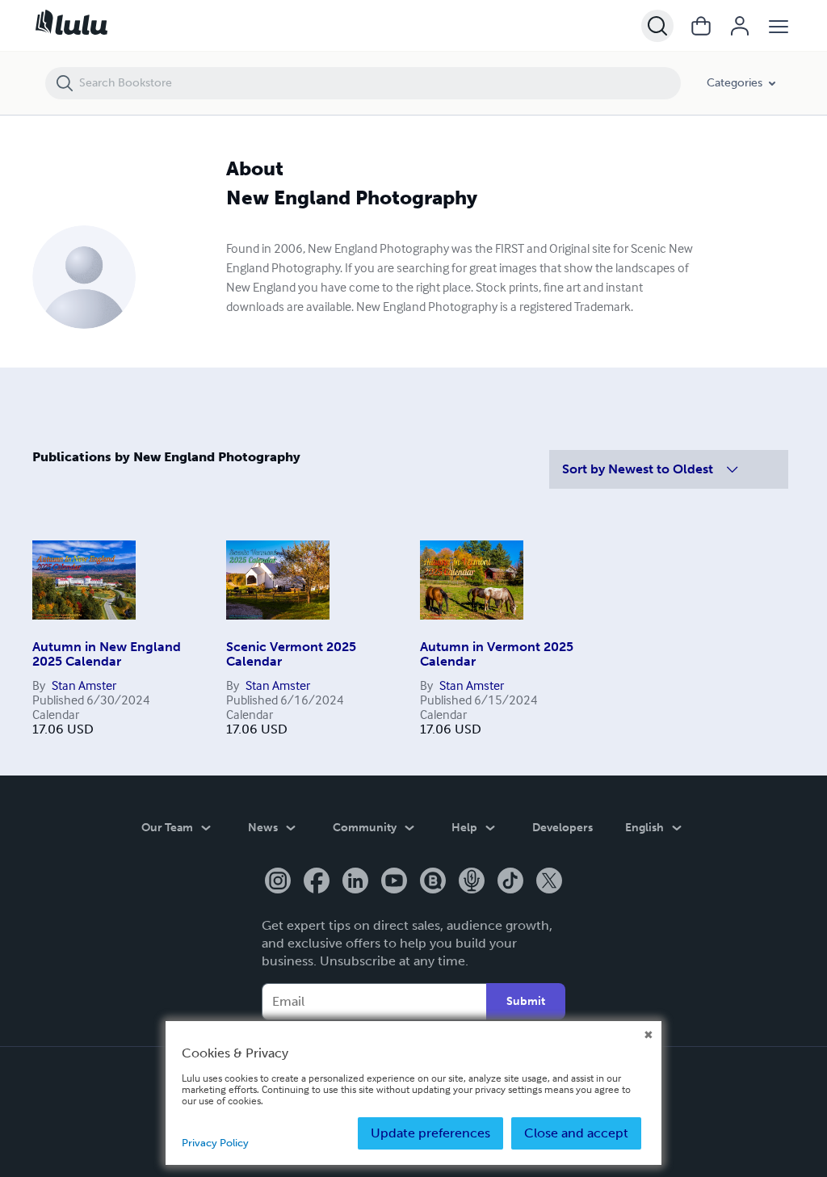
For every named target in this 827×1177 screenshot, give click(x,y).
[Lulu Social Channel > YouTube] (394, 882)
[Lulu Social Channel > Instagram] (278, 882)
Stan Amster (84, 685)
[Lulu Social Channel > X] (549, 882)
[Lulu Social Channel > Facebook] (317, 882)
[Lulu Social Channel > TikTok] (510, 882)
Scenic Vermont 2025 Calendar (291, 654)
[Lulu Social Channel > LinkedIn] (355, 882)
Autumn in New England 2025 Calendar (106, 654)
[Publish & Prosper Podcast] (472, 882)
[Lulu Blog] (433, 882)
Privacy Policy (215, 1143)
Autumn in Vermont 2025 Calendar (496, 654)
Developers (562, 827)
